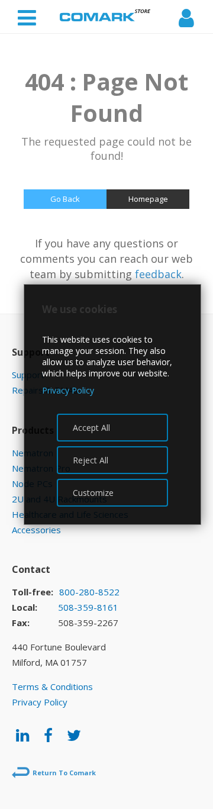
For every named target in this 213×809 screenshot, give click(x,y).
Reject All (90, 460)
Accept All (91, 427)
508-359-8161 (88, 607)
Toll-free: (32, 592)
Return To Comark (64, 772)
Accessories (36, 530)
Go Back (65, 199)
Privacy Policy (39, 702)
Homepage (148, 199)
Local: (24, 607)
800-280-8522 (89, 592)
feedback (158, 274)
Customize (93, 492)
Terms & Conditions (52, 686)
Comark (105, 15)
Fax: (21, 622)
